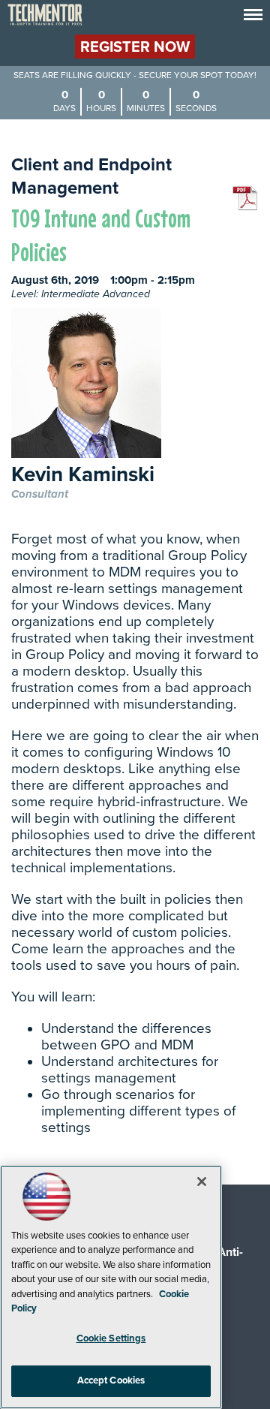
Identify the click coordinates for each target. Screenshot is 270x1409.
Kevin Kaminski (82, 475)
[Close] (201, 1181)
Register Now (135, 47)
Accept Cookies (111, 1380)
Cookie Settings (111, 1338)
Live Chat (240, 1379)
